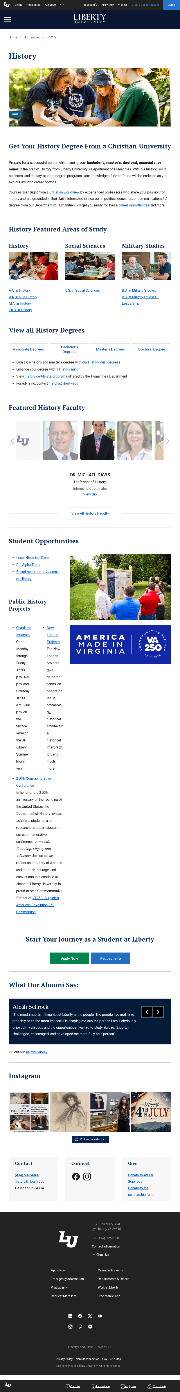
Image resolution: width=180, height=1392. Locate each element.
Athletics (50, 4)
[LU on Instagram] (72, 1326)
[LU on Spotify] (92, 1326)
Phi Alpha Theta (28, 565)
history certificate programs (46, 376)
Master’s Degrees (110, 349)
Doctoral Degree (151, 349)
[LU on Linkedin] (72, 1316)
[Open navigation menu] (7, 19)
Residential (33, 4)
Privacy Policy (64, 1359)
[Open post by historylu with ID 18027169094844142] (70, 1112)
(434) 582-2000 (108, 1238)
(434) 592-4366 (27, 1175)
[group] (90, 1021)
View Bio (90, 494)
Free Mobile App (109, 1296)
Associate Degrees (28, 349)
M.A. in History (20, 303)
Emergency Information (67, 1279)
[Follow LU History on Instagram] (87, 1180)
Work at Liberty (108, 1287)
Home (13, 37)
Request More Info (64, 1296)
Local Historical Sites (32, 558)
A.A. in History (19, 290)
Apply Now (107, 4)
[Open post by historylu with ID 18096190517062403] (151, 1112)
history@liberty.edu (63, 383)
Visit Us (123, 4)
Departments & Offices (113, 1279)
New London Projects (53, 635)
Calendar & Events (110, 1270)
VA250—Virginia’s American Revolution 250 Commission (37, 905)
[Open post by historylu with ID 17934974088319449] (110, 1112)
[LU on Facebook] (82, 1316)
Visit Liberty (59, 1287)
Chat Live (102, 1254)
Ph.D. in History (20, 310)
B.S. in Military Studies (139, 290)
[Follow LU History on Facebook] (76, 1180)
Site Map (115, 1359)
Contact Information (106, 1246)
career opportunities (134, 205)
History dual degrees (104, 362)
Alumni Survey (36, 1052)
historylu (28, 1095)
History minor (69, 369)
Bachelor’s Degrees (69, 349)
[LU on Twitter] (92, 1316)
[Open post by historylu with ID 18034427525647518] (29, 1112)
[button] (12, 442)
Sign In (171, 4)
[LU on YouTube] (102, 1316)
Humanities (32, 37)
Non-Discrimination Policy (91, 1359)
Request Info (89, 4)
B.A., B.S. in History (23, 297)
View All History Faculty (90, 513)
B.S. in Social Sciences (82, 290)
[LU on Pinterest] (82, 1326)
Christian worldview (64, 192)
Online (18, 4)
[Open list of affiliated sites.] (62, 5)
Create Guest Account (145, 4)
